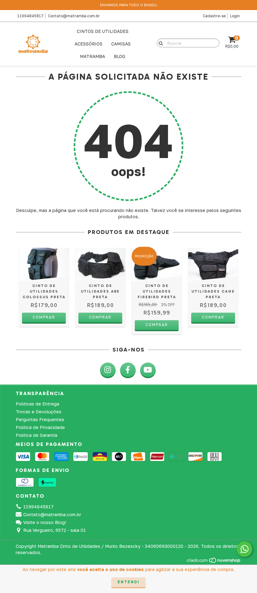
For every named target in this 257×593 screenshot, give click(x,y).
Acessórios (88, 43)
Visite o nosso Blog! (44, 522)
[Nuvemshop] (213, 561)
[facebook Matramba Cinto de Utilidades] (128, 370)
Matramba (92, 56)
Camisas (121, 43)
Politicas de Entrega (37, 403)
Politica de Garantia (36, 435)
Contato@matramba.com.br (74, 15)
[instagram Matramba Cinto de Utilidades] (108, 370)
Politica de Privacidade (40, 427)
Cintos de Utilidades (102, 31)
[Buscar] (159, 42)
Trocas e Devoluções (38, 411)
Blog (119, 56)
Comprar (44, 317)
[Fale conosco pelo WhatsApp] (244, 549)
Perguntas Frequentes (40, 419)
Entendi (128, 582)
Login (235, 15)
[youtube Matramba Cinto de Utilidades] (148, 370)
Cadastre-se (214, 15)
